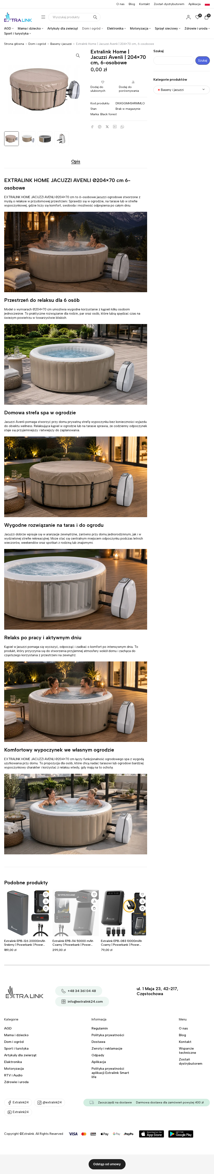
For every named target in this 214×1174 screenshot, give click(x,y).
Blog (132, 4)
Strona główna (14, 44)
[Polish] (207, 4)
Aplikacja (195, 4)
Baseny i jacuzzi (61, 44)
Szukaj (158, 51)
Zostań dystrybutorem (169, 4)
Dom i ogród (37, 44)
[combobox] (181, 90)
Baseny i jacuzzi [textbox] (171, 90)
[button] (78, 55)
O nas (120, 4)
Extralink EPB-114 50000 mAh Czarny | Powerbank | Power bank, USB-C (72, 944)
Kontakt (144, 4)
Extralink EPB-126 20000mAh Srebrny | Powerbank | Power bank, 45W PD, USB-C (24, 944)
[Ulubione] (46, 894)
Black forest (108, 114)
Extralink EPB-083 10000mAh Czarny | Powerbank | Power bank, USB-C (121, 944)
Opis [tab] (75, 161)
